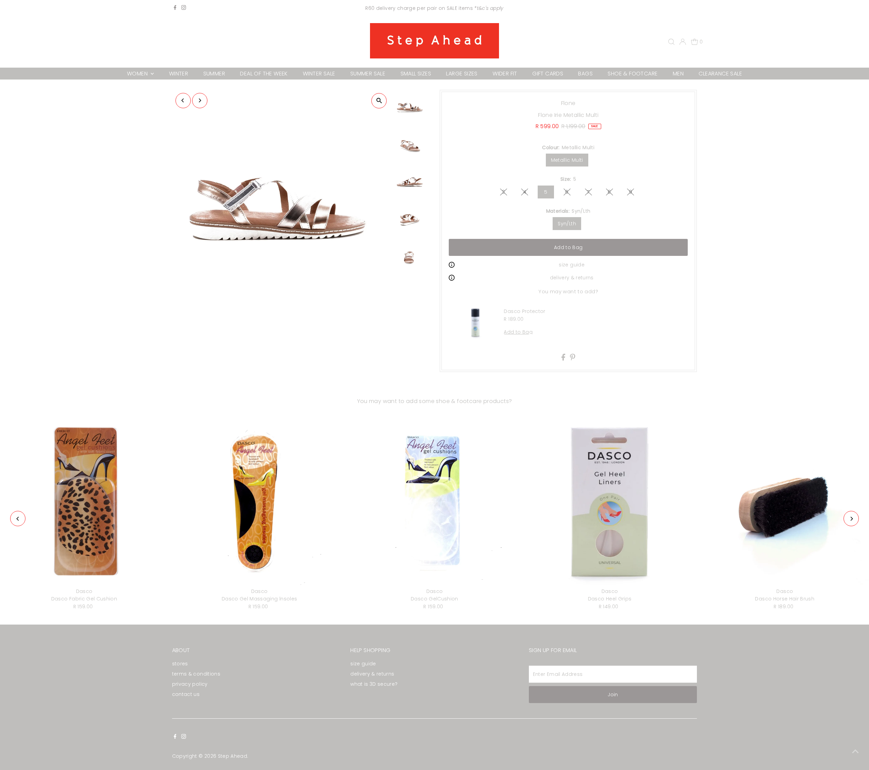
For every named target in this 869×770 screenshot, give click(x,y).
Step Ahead (232, 756)
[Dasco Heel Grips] (610, 501)
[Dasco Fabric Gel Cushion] (84, 501)
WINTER (178, 73)
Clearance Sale (720, 73)
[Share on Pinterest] (572, 358)
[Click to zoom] (379, 100)
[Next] (199, 100)
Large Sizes (461, 73)
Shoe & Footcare (633, 73)
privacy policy (190, 684)
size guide (572, 264)
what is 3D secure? (373, 684)
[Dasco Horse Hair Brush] (785, 501)
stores (180, 663)
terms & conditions (196, 673)
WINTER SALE (319, 73)
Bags (585, 73)
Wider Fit (505, 73)
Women (138, 73)
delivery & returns (572, 277)
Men (678, 73)
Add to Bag (568, 247)
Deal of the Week (264, 73)
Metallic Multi (567, 160)
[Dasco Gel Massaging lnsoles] (259, 501)
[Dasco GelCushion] (434, 501)
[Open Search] (671, 42)
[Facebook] (175, 8)
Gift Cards (547, 73)
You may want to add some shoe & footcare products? (434, 401)
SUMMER (214, 73)
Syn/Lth (567, 223)
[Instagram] (184, 8)
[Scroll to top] (855, 751)
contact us (186, 694)
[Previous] (183, 100)
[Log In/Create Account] (683, 42)
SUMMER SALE (367, 73)
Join (613, 694)
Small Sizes (416, 73)
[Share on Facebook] (564, 358)
